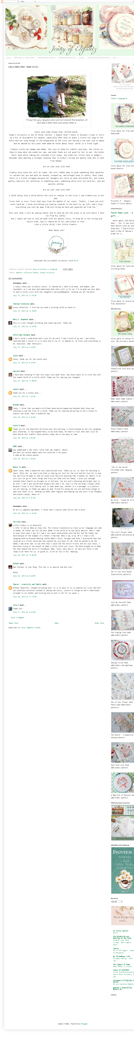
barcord (16, 371)
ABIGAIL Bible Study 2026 (67, 57)
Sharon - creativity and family (27, 584)
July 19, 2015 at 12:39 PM (24, 326)
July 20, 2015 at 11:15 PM (24, 597)
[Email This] (64, 269)
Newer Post (13, 623)
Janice (116, 948)
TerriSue (17, 522)
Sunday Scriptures (47, 272)
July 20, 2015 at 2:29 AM (24, 417)
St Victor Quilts (120, 931)
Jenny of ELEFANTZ (121, 970)
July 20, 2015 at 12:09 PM (24, 555)
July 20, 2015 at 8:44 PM (24, 576)
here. (76, 260)
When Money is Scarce (122, 966)
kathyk (16, 563)
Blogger (84, 1024)
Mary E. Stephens (20, 319)
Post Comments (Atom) (31, 628)
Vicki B (16, 425)
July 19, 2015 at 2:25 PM (24, 347)
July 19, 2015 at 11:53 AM (24, 295)
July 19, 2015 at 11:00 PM (24, 381)
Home (9, 57)
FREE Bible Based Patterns (46, 57)
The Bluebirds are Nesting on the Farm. (122, 937)
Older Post (99, 623)
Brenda (16, 405)
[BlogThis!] (66, 269)
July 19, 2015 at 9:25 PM (24, 363)
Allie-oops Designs (21, 335)
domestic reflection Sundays (27, 272)
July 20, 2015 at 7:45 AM (24, 459)
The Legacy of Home (121, 964)
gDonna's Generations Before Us (122, 988)
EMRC (15, 446)
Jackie (16, 389)
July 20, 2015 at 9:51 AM (24, 498)
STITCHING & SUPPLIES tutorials (98, 57)
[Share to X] (68, 269)
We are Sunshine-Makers (123, 984)
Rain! (115, 933)
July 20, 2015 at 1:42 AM (24, 396)
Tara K (16, 605)
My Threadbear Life (121, 956)
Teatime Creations (21, 304)
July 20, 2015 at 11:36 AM (24, 513)
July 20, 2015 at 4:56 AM (24, 438)
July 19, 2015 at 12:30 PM (24, 311)
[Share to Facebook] (70, 269)
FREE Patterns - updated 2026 (24, 57)
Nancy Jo (17, 467)
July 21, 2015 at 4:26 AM (24, 612)
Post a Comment (17, 618)
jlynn (15, 356)
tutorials (81, 57)
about (115, 57)
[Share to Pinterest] (72, 269)
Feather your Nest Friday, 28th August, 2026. (122, 942)
